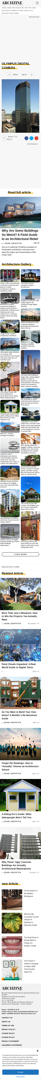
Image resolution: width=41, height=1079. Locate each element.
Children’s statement (12, 1045)
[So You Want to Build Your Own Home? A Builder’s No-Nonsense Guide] (20, 693)
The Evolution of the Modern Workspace (30, 893)
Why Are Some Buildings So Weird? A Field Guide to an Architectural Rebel (19, 10)
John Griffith (13, 243)
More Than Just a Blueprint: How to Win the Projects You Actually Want (19, 616)
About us (6, 1022)
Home (4, 8)
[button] (37, 1051)
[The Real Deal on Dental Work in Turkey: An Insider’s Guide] (12, 946)
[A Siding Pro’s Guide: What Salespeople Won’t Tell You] (20, 795)
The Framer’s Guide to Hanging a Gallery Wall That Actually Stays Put (31, 966)
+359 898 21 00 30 (13, 1009)
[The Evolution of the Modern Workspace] (12, 899)
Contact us (7, 1018)
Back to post (12, 138)
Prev (15, 75)
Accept (20, 1072)
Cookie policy (8, 1033)
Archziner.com (14, 3)
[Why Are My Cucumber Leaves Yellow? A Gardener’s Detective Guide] (12, 923)
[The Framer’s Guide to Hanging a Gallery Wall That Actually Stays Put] (12, 970)
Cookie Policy (8, 1037)
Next (25, 75)
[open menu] (37, 3)
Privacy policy (8, 1029)
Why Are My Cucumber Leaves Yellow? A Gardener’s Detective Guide (31, 919)
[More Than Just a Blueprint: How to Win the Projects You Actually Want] (20, 594)
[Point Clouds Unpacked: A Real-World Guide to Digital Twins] (20, 645)
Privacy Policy (20, 1076)
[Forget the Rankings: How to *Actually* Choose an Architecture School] (20, 744)
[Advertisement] (20, 39)
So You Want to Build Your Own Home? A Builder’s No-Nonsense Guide (19, 715)
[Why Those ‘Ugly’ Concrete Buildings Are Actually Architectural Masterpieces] (20, 843)
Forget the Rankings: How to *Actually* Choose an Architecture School (20, 766)
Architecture (18, 8)
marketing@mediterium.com (28, 1011)
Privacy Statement (10, 1041)
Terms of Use (8, 1025)
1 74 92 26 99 (9, 1000)
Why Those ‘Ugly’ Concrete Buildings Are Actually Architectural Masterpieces (16, 865)
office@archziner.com (28, 1013)
